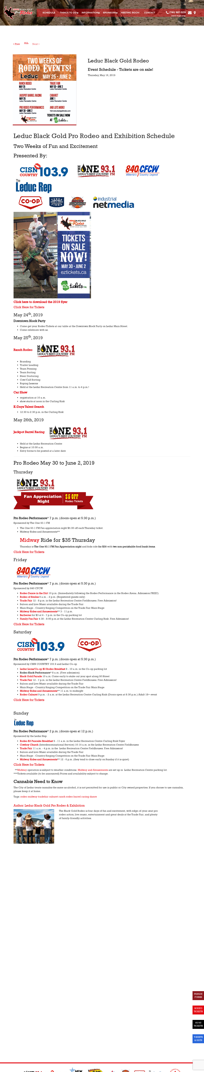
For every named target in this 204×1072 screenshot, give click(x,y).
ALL (26, 43)
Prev (17, 44)
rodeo (23, 796)
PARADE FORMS (198, 995)
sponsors (109, 13)
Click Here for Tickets (29, 307)
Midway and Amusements (93, 770)
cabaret (53, 796)
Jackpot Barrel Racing (29, 432)
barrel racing (81, 796)
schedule (49, 13)
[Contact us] (190, 12)
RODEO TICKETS (198, 1010)
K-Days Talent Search (29, 407)
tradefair (43, 796)
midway (32, 796)
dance (93, 796)
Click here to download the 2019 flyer (40, 302)
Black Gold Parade (31, 676)
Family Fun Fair (29, 618)
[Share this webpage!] (197, 12)
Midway (30, 540)
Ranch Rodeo (23, 350)
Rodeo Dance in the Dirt (34, 593)
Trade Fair (26, 600)
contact (149, 13)
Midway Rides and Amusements (38, 611)
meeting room (130, 13)
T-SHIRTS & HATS (198, 1039)
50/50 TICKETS (198, 1024)
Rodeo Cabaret (29, 694)
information (90, 13)
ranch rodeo (66, 796)
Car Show (20, 392)
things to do (68, 13)
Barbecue (25, 615)
